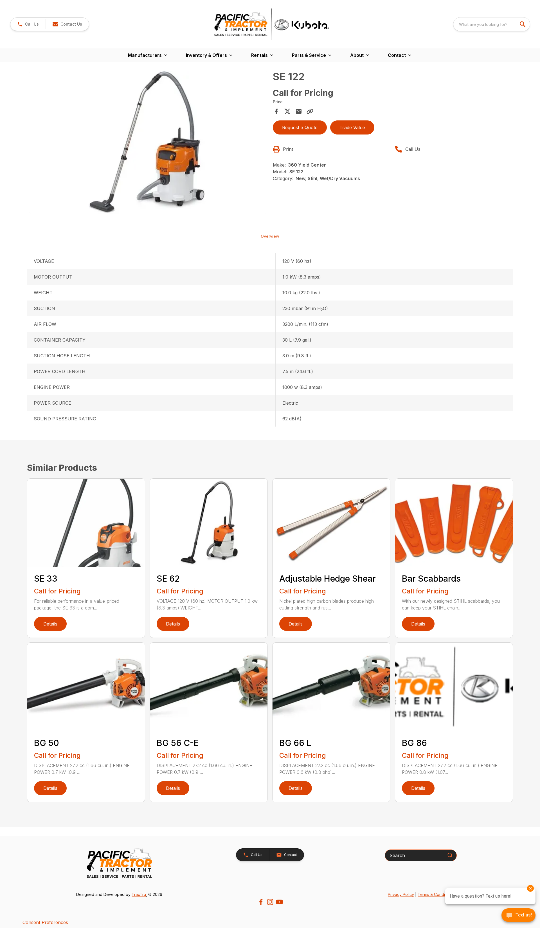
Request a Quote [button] (300, 127)
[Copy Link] (310, 111)
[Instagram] (270, 902)
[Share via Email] (298, 111)
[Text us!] (518, 915)
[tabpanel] (148, 143)
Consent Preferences (45, 922)
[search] (523, 24)
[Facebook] (260, 902)
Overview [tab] (270, 236)
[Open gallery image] (148, 142)
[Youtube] (279, 902)
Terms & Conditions (436, 894)
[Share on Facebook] (276, 111)
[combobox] (491, 24)
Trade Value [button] (352, 127)
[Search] (450, 855)
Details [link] (50, 624)
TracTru (139, 894)
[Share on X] (287, 111)
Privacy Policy (401, 894)
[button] (28, 24)
